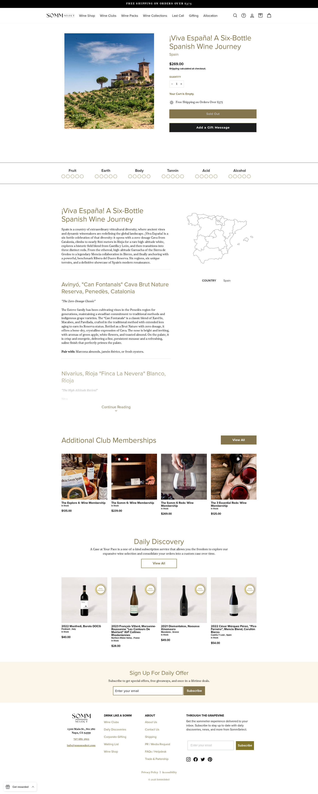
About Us (151, 722)
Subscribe (245, 745)
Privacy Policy (149, 772)
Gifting (193, 15)
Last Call (178, 15)
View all (238, 440)
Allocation (210, 15)
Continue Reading (116, 407)
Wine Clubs (108, 15)
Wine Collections (155, 15)
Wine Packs (129, 15)
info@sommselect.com (81, 745)
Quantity (175, 77)
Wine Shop (87, 15)
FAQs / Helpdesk (155, 751)
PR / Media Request (157, 744)
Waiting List (111, 744)
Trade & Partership (156, 759)
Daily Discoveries (115, 729)
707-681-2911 (81, 739)
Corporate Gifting (115, 737)
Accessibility (169, 772)
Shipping (174, 68)
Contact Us (152, 729)
